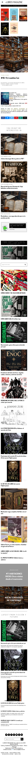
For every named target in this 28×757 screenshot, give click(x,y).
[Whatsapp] (20, 118)
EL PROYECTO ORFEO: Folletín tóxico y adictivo (13, 711)
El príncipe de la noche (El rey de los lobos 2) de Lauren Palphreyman (13, 457)
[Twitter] (12, 118)
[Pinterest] (16, 118)
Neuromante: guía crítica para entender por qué (13, 643)
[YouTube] (16, 735)
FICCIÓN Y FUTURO (5, 75)
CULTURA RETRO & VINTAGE (7, 754)
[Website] (10, 227)
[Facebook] (3, 118)
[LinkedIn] (14, 735)
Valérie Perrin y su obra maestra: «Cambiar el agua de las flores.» (13, 545)
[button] (25, 264)
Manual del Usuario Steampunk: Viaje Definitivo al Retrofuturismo (12, 187)
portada (22, 96)
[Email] (25, 118)
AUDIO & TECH (18, 754)
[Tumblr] (19, 735)
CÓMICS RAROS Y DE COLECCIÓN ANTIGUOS (13, 293)
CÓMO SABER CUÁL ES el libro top (10, 319)
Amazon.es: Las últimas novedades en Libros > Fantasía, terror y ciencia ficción (13, 83)
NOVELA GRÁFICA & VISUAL (15, 752)
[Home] (22, 735)
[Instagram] (9, 735)
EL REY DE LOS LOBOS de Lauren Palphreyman (12, 703)
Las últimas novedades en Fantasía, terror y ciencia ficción (14, 109)
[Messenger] (7, 118)
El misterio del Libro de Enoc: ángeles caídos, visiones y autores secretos (12, 373)
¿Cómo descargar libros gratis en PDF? (12, 159)
